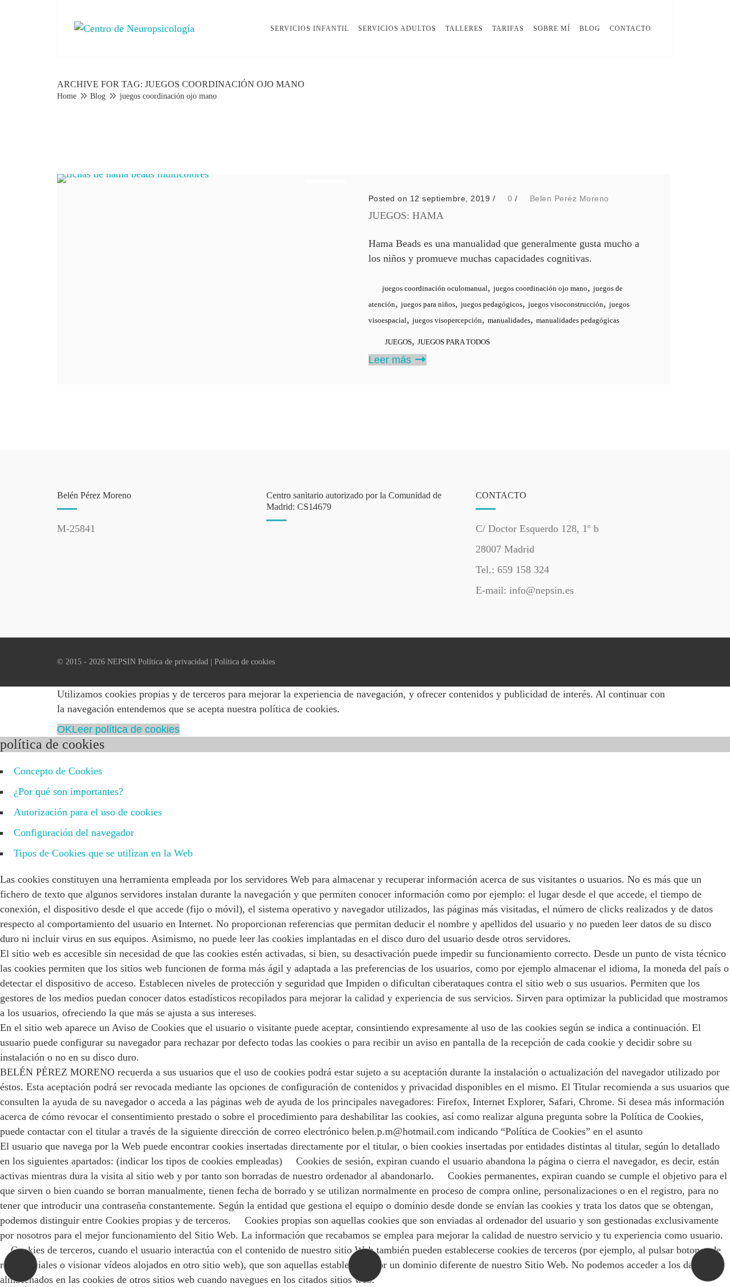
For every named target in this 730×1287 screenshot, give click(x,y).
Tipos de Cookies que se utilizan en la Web (103, 853)
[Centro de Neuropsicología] (134, 28)
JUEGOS (398, 342)
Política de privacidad (173, 661)
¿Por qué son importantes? (68, 791)
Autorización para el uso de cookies (88, 812)
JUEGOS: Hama (406, 215)
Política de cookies (244, 661)
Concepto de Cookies (58, 771)
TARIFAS (508, 29)
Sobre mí (551, 29)
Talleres (464, 29)
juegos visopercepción (447, 320)
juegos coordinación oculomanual (435, 288)
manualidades (509, 320)
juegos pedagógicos (491, 304)
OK (64, 729)
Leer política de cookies (126, 729)
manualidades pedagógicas (577, 320)
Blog (590, 29)
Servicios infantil (309, 29)
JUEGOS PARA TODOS (453, 342)
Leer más (391, 360)
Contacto (630, 29)
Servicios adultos (397, 29)
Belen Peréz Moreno (569, 198)
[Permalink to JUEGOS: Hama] (133, 174)
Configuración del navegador (74, 832)
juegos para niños (428, 304)
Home (66, 96)
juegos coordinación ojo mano (168, 96)
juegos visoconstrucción (565, 304)
